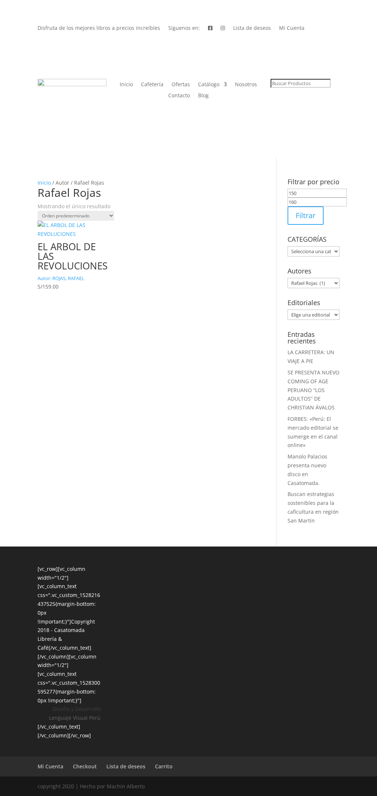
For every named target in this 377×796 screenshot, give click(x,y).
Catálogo (208, 85)
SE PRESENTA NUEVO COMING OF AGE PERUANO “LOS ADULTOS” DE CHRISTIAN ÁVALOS (313, 390)
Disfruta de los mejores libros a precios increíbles (99, 28)
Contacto (179, 96)
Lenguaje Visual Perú (75, 717)
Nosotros (246, 85)
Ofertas (181, 85)
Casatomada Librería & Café (61, 638)
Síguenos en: (184, 28)
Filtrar (306, 215)
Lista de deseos (252, 28)
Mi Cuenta (291, 28)
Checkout (85, 766)
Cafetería (152, 85)
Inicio (126, 85)
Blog (203, 96)
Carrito (164, 766)
